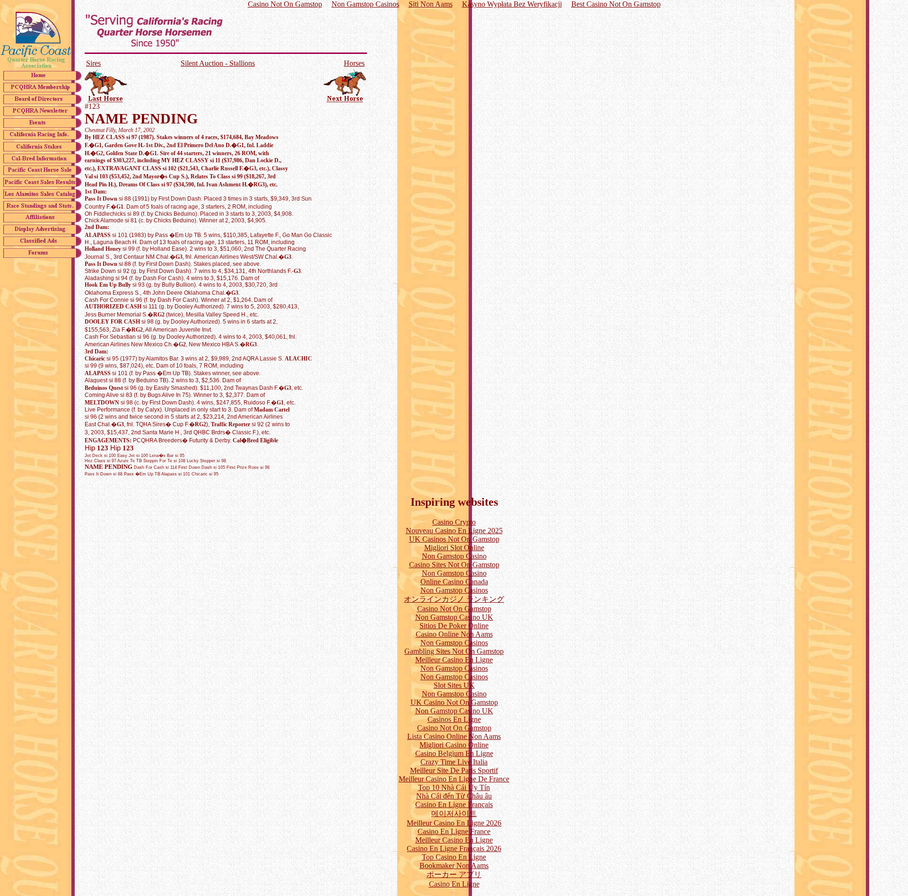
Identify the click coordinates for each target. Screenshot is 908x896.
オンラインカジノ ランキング (454, 599)
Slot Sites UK (454, 685)
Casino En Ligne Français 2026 (454, 848)
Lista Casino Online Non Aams (454, 736)
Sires (93, 63)
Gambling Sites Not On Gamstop (454, 651)
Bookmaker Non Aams (454, 865)
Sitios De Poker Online (454, 626)
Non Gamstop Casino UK (454, 617)
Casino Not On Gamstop (454, 609)
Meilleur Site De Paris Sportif (454, 770)
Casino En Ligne (454, 884)
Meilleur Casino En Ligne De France (454, 779)
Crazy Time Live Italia (454, 762)
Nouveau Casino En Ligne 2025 (454, 531)
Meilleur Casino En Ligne (454, 660)
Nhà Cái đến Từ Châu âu (454, 796)
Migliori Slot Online (454, 548)
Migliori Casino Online (454, 745)
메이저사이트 (454, 813)
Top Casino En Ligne (454, 857)
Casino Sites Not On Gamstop (454, 565)
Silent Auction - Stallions (218, 63)
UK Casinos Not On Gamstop (454, 539)
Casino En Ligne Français (454, 804)
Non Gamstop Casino (454, 556)
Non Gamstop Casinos (454, 590)
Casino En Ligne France (454, 831)
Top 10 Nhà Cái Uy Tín (454, 787)
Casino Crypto (454, 522)
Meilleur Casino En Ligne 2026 (454, 823)
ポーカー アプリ (454, 874)
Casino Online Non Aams (454, 634)
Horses (354, 63)
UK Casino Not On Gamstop (454, 702)
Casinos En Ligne (454, 719)
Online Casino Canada (454, 582)
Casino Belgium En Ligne (454, 753)
